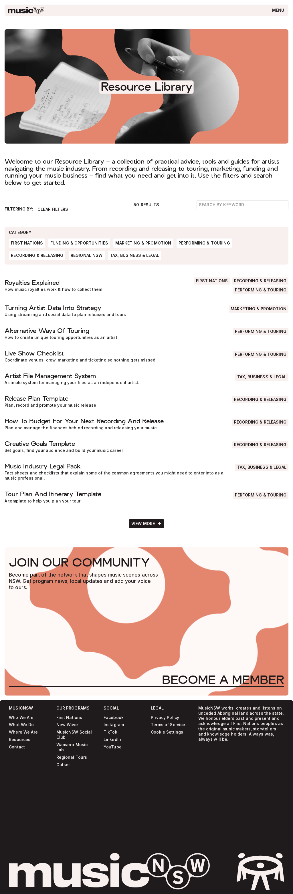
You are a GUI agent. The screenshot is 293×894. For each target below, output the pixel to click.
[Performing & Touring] (260, 290)
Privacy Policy (165, 717)
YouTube (113, 746)
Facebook (114, 717)
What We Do (21, 724)
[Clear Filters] (52, 209)
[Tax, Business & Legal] (261, 377)
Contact (17, 746)
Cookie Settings (167, 732)
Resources (19, 739)
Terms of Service (168, 724)
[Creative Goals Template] (146, 446)
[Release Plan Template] (146, 401)
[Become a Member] (223, 679)
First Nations (69, 717)
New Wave (67, 724)
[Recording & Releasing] (260, 281)
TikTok (110, 732)
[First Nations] (212, 281)
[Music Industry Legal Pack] (146, 472)
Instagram (114, 724)
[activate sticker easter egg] (260, 871)
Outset (63, 764)
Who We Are (21, 717)
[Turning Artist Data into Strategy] (146, 311)
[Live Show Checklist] (146, 356)
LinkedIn (112, 739)
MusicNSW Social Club (74, 735)
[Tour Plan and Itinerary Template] (146, 497)
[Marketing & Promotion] (258, 309)
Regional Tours (71, 757)
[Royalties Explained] (146, 285)
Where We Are (23, 732)
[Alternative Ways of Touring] (146, 333)
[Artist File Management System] (146, 378)
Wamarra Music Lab (72, 747)
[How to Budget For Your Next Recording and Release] (146, 424)
